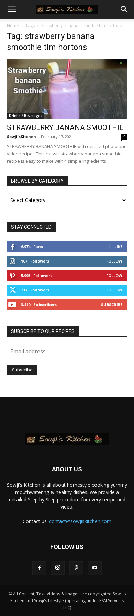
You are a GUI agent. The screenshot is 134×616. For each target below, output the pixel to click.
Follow (114, 261)
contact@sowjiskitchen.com (80, 521)
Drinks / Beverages (25, 115)
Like (118, 246)
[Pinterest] (76, 568)
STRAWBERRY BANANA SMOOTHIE (65, 127)
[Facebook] (39, 568)
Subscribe (111, 304)
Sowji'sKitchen (21, 136)
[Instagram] (58, 568)
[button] (12, 9)
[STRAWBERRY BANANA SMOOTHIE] (67, 89)
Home (13, 26)
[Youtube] (95, 568)
